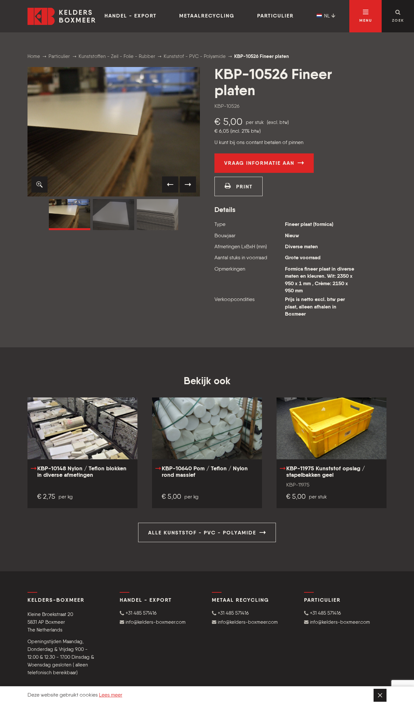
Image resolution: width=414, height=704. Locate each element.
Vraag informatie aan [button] (260, 163)
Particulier (275, 16)
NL (327, 16)
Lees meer (110, 695)
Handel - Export (130, 16)
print (243, 187)
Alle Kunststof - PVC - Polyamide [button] (203, 533)
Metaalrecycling (206, 16)
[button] (39, 184)
